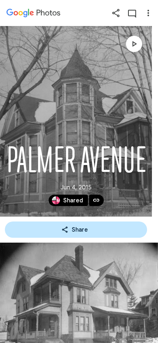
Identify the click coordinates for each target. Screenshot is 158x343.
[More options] (148, 13)
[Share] (116, 13)
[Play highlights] (134, 44)
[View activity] (132, 13)
